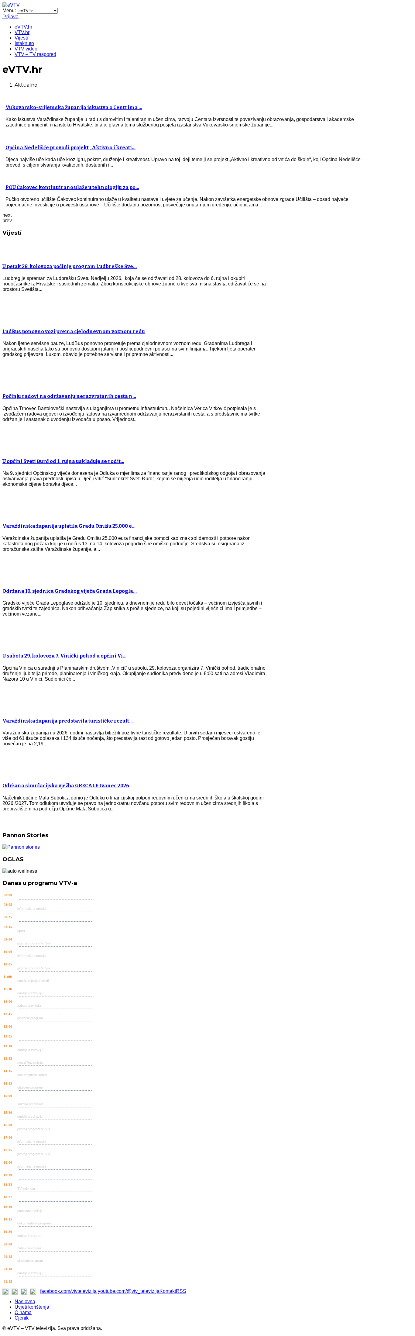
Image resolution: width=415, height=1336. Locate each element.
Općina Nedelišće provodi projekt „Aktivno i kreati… (70, 147)
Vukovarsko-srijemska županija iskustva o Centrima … (73, 107)
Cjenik (22, 1317)
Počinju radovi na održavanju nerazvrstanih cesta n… (69, 396)
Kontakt (167, 1291)
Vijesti (21, 37)
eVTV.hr (23, 26)
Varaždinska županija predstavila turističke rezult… (67, 721)
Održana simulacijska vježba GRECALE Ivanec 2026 (65, 786)
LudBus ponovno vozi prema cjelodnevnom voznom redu (73, 331)
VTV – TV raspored (35, 54)
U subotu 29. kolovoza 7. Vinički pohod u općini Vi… (64, 656)
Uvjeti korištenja (32, 1307)
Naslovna (25, 1301)
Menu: (9, 10)
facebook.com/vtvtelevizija (68, 1291)
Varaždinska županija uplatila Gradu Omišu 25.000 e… (68, 526)
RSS (181, 1291)
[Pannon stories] (21, 847)
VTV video (26, 48)
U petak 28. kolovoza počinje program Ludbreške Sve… (69, 266)
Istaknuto (24, 43)
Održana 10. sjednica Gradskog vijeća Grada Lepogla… (69, 591)
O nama (23, 1312)
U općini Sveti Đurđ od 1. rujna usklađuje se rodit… (63, 461)
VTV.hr (22, 32)
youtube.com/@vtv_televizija (128, 1291)
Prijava (10, 16)
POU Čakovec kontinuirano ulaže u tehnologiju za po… (72, 187)
